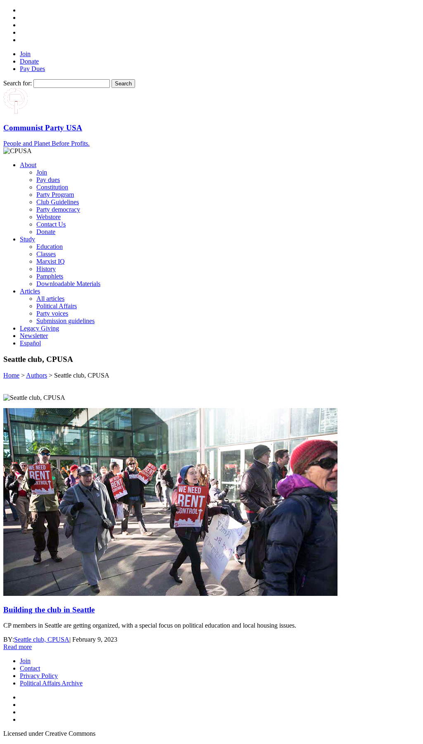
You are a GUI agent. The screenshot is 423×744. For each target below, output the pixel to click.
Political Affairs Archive (51, 683)
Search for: (17, 83)
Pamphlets (49, 276)
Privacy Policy (39, 675)
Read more (17, 646)
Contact (30, 668)
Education (49, 246)
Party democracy (58, 209)
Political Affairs (56, 305)
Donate (29, 61)
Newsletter (34, 335)
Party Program (55, 194)
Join (25, 53)
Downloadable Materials (68, 283)
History (46, 268)
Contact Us (51, 224)
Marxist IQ (50, 261)
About (28, 164)
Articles (30, 291)
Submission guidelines (65, 320)
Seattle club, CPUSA (41, 639)
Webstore (48, 216)
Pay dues (48, 179)
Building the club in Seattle (49, 609)
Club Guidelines (57, 201)
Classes (46, 253)
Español (30, 343)
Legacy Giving (39, 328)
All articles (50, 298)
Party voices (52, 313)
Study (27, 239)
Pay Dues (32, 68)
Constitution (52, 187)
